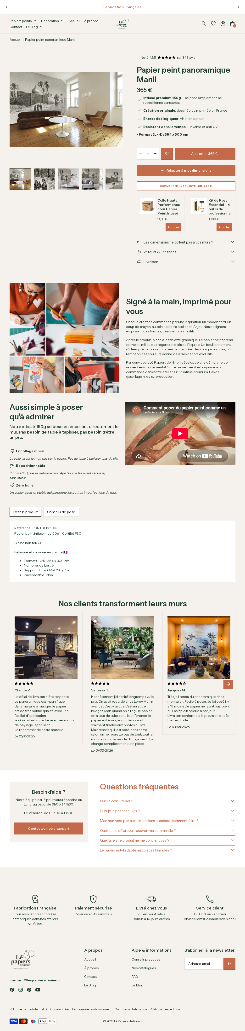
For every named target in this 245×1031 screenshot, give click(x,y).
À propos (91, 968)
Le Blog (90, 985)
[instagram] (20, 989)
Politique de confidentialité (28, 1009)
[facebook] (12, 989)
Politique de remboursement (92, 1009)
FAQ (135, 976)
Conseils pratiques (146, 959)
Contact (90, 976)
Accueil (15, 39)
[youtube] (37, 989)
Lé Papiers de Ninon (128, 1021)
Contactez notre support (48, 828)
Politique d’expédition (165, 1009)
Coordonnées (59, 1009)
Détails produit (25, 512)
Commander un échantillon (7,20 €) (186, 186)
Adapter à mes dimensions (189, 170)
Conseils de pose (61, 512)
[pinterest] (29, 989)
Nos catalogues (144, 968)
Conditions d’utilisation (131, 1009)
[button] (20, 179)
